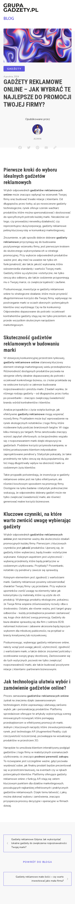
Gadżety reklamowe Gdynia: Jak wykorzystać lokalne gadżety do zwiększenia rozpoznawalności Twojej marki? (39, 843)
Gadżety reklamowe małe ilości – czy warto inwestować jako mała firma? (40, 878)
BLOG (8, 18)
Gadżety (14, 68)
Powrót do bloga (37, 862)
